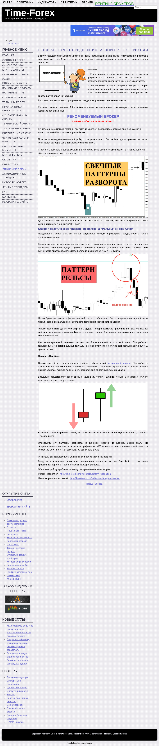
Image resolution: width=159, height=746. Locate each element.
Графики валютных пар (19, 572)
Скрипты (11, 527)
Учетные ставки (15, 568)
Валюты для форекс (16, 88)
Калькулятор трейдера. (19, 565)
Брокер (87, 2)
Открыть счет (14, 500)
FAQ (4, 192)
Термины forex (13, 102)
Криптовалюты (13, 70)
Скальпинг (10, 159)
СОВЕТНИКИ (25, 2)
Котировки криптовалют (19, 537)
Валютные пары (13, 92)
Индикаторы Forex (17, 530)
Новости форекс (14, 182)
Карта (7, 2)
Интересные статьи (16, 133)
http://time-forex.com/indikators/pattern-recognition (85, 474)
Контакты (9, 197)
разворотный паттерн (119, 363)
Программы (13, 544)
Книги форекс (12, 155)
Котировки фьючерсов (19, 561)
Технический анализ (17, 123)
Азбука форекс (13, 65)
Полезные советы (15, 74)
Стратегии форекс (15, 97)
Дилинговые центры (17, 677)
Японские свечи (14, 169)
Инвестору (10, 164)
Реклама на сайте (15, 202)
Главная (8, 55)
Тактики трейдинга (16, 128)
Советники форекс (17, 520)
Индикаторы (47, 2)
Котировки (12, 534)
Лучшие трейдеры (15, 187)
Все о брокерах (15, 705)
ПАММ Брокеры (15, 722)
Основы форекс (13, 60)
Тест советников (15, 524)
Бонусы (11, 694)
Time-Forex (30, 12)
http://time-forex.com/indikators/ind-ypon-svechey (95, 478)
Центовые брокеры (17, 687)
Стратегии (69, 2)
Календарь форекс (17, 541)
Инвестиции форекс (17, 691)
